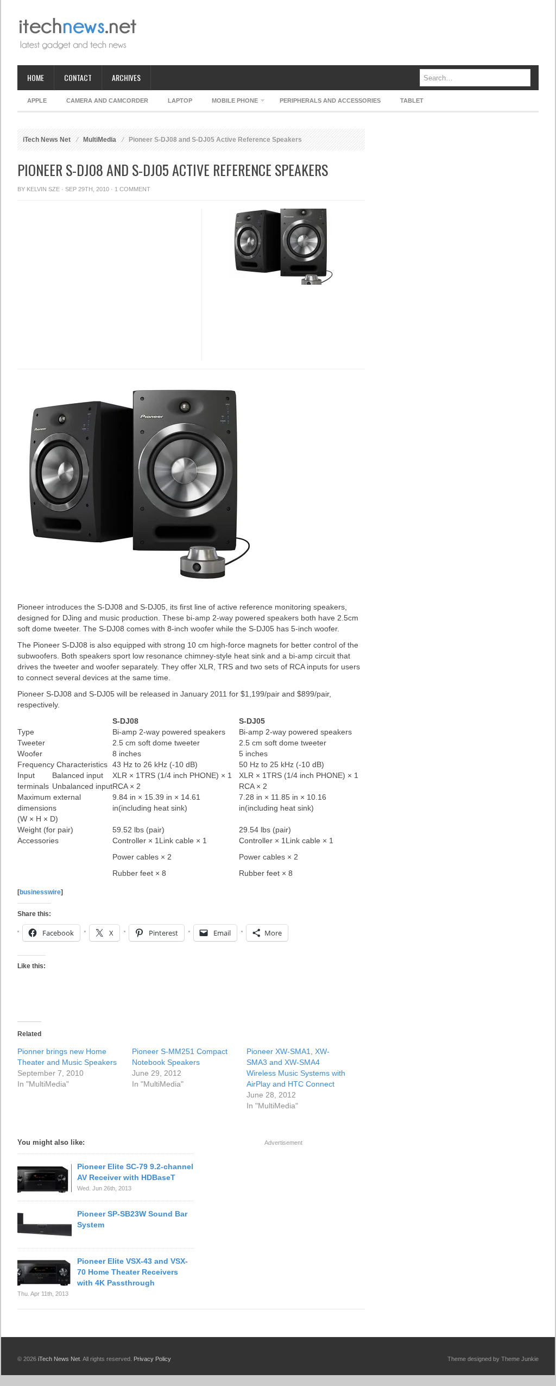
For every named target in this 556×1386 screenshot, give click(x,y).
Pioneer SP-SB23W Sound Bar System (132, 1219)
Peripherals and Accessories (330, 100)
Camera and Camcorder (107, 100)
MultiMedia (99, 139)
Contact (78, 77)
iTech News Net (47, 139)
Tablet (412, 100)
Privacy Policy (152, 1359)
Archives (126, 77)
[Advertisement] (341, 32)
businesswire (40, 892)
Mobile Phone (230, 102)
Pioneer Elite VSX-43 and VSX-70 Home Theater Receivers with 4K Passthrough (132, 1272)
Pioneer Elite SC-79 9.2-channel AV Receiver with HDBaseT (135, 1172)
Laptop (180, 100)
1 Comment (132, 189)
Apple (37, 100)
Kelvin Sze (43, 189)
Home (35, 77)
